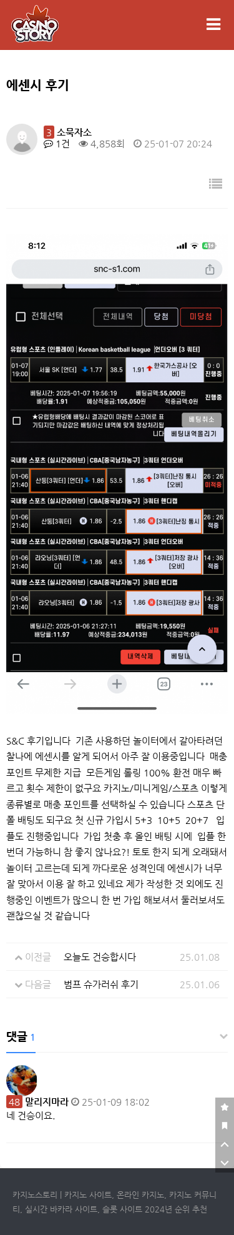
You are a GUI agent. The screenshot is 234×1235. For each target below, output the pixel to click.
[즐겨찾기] (224, 1107)
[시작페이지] (224, 1125)
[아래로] (224, 1163)
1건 (61, 143)
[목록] (215, 185)
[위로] (224, 1144)
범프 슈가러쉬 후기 (101, 984)
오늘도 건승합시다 (100, 956)
